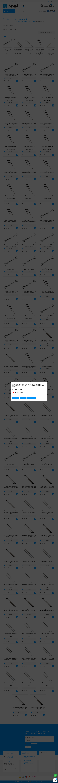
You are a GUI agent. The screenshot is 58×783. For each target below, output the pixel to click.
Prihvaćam (15, 397)
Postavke (22, 397)
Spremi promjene (31, 397)
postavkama (14, 386)
